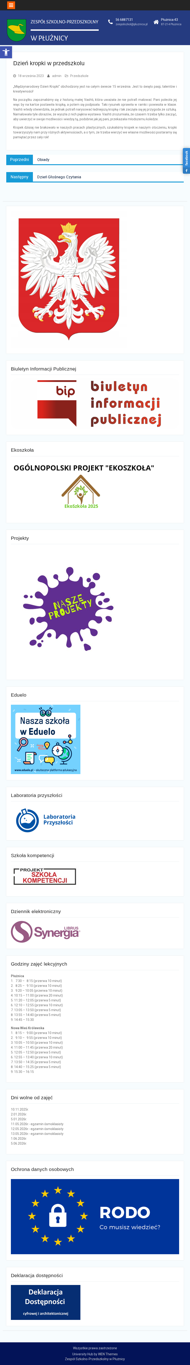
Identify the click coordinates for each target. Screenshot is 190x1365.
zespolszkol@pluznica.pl (132, 24)
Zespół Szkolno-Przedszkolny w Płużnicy (95, 1359)
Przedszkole (79, 76)
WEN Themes (108, 1354)
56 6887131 (124, 20)
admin (56, 76)
